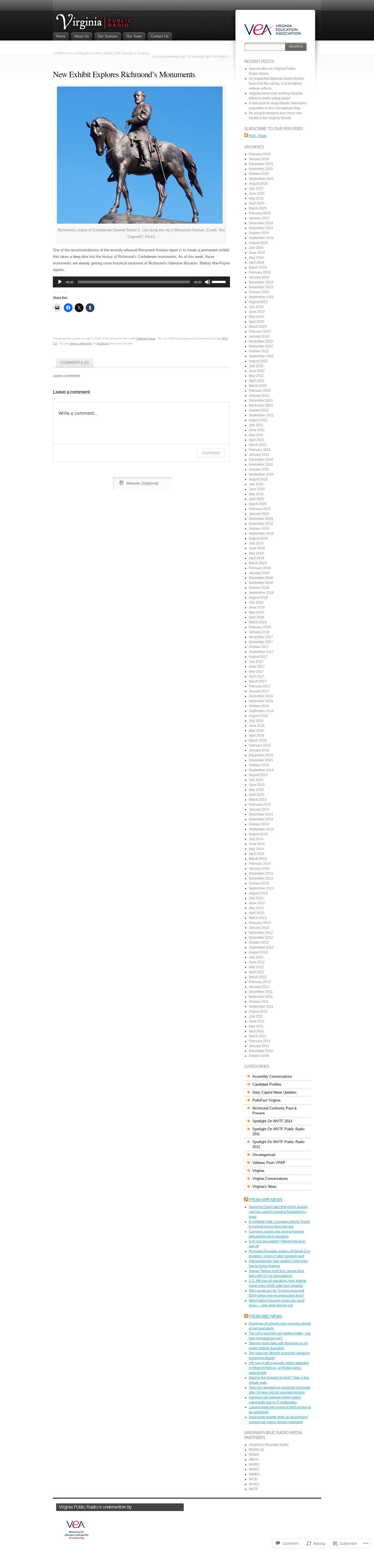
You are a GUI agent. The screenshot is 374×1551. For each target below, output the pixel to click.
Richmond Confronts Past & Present (274, 1110)
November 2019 (261, 524)
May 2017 (256, 671)
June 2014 (257, 844)
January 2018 (259, 632)
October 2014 (259, 824)
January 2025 (259, 218)
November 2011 (261, 997)
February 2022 (260, 391)
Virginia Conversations (270, 1179)
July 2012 (256, 957)
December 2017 (261, 637)
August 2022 (258, 361)
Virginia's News (146, 338)
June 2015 (257, 785)
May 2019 (256, 553)
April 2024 (256, 262)
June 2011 (256, 1021)
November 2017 (261, 642)
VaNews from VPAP (268, 1163)
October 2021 (259, 410)
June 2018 (257, 607)
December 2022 (261, 341)
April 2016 (256, 735)
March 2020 (258, 504)
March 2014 (258, 859)
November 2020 (261, 464)
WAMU (254, 1455)
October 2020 (259, 469)
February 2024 (260, 272)
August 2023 (258, 302)
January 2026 (259, 159)
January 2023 (259, 336)
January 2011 (259, 1046)
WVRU (254, 1484)
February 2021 (260, 450)
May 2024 (256, 258)
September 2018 (261, 593)
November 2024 (261, 228)
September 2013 (261, 888)
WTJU (253, 1479)
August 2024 (258, 243)
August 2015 (258, 775)
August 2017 (258, 657)
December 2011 (261, 992)
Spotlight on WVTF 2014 (272, 1121)
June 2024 (257, 253)
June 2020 (257, 489)
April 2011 (256, 1031)
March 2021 (258, 445)
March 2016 (258, 740)
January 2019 (259, 573)
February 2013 (260, 923)
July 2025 (256, 189)
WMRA (254, 1474)
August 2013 (258, 893)
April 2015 (256, 795)
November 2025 (261, 169)
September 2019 (261, 533)
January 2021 (259, 455)
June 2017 (257, 666)
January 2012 (259, 987)
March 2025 (258, 208)
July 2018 (256, 602)
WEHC (254, 1459)
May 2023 (256, 317)
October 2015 (259, 765)
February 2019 (260, 568)
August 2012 (258, 952)
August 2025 (258, 184)
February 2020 (260, 509)
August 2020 (258, 479)
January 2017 (259, 691)
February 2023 (260, 331)
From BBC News (265, 1316)
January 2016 (259, 750)
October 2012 (259, 942)
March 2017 (258, 681)
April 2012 (256, 972)
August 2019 (258, 538)
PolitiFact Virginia (266, 1100)
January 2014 (259, 868)
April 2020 (256, 499)
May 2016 (256, 731)
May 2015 (256, 790)
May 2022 (256, 376)
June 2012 (257, 962)
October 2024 (259, 233)
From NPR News (265, 1199)
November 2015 (261, 760)
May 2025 (256, 198)
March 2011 (257, 1036)
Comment (211, 452)
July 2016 (256, 721)
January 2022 (259, 395)
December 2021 (261, 400)
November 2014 (261, 819)
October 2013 (259, 883)
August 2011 (258, 1011)
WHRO (254, 1464)
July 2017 (256, 662)
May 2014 (256, 849)
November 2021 (261, 405)
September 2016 (261, 711)
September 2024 (261, 238)
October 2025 (259, 174)
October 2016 (259, 706)
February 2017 (260, 686)
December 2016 (261, 696)
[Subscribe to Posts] (246, 136)
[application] (141, 281)
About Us (81, 36)
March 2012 (258, 977)
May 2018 (256, 612)
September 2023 (261, 297)
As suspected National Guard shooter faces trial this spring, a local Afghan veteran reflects (276, 83)
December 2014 (261, 814)
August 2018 (258, 597)
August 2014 (258, 834)
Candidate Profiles (266, 1084)
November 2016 (261, 701)
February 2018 (260, 627)
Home (60, 36)
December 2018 (261, 578)
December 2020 (261, 460)
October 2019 (259, 529)
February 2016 (260, 745)
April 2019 (256, 558)
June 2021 (257, 430)
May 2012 (256, 967)
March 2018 (258, 622)
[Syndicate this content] (246, 1199)
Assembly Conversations (272, 1076)
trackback (103, 343)
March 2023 (258, 326)
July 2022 (256, 366)
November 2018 (261, 583)
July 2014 (256, 839)
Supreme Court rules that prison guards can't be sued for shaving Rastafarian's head (278, 1212)
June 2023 (257, 312)
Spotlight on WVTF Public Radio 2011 (278, 1131)
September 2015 (261, 770)
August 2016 (258, 716)
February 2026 (260, 154)
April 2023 (256, 322)
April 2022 (256, 381)
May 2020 (256, 494)
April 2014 (256, 854)
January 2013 (259, 928)
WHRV (254, 1469)
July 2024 (256, 248)
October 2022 (259, 351)
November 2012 (261, 937)
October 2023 (259, 292)
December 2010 (261, 1051)
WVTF (253, 1489)
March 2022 (258, 386)
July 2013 (256, 898)
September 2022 (261, 356)
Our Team (134, 36)
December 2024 (261, 223)
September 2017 (261, 652)
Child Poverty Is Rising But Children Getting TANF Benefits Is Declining (102, 53)
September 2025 (261, 179)
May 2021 (256, 435)
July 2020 (256, 484)
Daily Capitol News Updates (274, 1092)
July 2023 (256, 307)
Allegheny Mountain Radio (269, 1445)
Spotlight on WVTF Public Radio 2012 (278, 1144)
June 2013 (257, 903)
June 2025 (257, 193)
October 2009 (259, 1056)
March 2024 (258, 267)
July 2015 (256, 780)
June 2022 (257, 371)
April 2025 (256, 203)
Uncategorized (263, 1155)
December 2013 (261, 873)
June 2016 (257, 726)
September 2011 (261, 1006)
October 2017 (259, 647)
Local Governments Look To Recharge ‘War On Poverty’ (190, 56)
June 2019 (257, 548)
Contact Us (160, 36)
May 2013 (256, 908)
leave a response (81, 343)
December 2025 (261, 164)
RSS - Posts (258, 136)
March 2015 (258, 800)
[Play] (60, 282)
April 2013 (256, 913)
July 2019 (256, 543)
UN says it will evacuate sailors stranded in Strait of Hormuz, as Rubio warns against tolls (279, 1368)
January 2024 (259, 277)
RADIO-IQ (256, 1450)
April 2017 (256, 676)
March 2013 (258, 918)
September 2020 (261, 474)
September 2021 (261, 415)
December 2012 (261, 933)
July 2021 (256, 425)
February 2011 (260, 1041)
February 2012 (260, 982)
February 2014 (260, 864)
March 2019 (258, 563)
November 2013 (261, 878)
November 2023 (261, 287)
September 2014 (261, 829)
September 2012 (261, 947)
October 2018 (259, 588)
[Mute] (207, 282)
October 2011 (259, 1002)
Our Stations (108, 36)
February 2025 (260, 213)
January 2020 (259, 514)
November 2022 (261, 346)
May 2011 (256, 1026)
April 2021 (256, 440)
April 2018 (256, 617)
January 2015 (259, 809)
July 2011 (256, 1016)
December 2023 (261, 282)
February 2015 (260, 804)
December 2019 (261, 519)
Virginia (258, 1171)
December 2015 (261, 755)
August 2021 (258, 420)
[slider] (219, 281)
